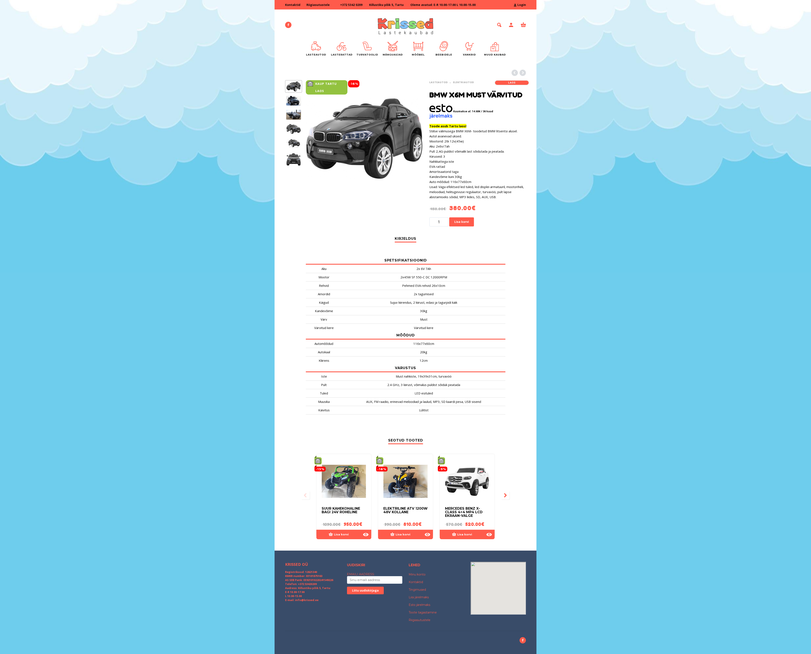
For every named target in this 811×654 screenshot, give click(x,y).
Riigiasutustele (318, 5)
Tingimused (417, 590)
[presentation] (314, 138)
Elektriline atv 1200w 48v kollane (405, 510)
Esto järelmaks (419, 605)
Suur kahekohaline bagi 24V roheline (341, 510)
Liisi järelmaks (419, 597)
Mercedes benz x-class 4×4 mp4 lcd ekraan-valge (464, 512)
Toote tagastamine (423, 612)
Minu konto (417, 574)
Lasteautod (438, 82)
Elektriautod (463, 82)
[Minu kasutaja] (511, 25)
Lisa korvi (461, 222)
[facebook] (288, 25)
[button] (499, 25)
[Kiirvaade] (366, 534)
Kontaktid (292, 5)
